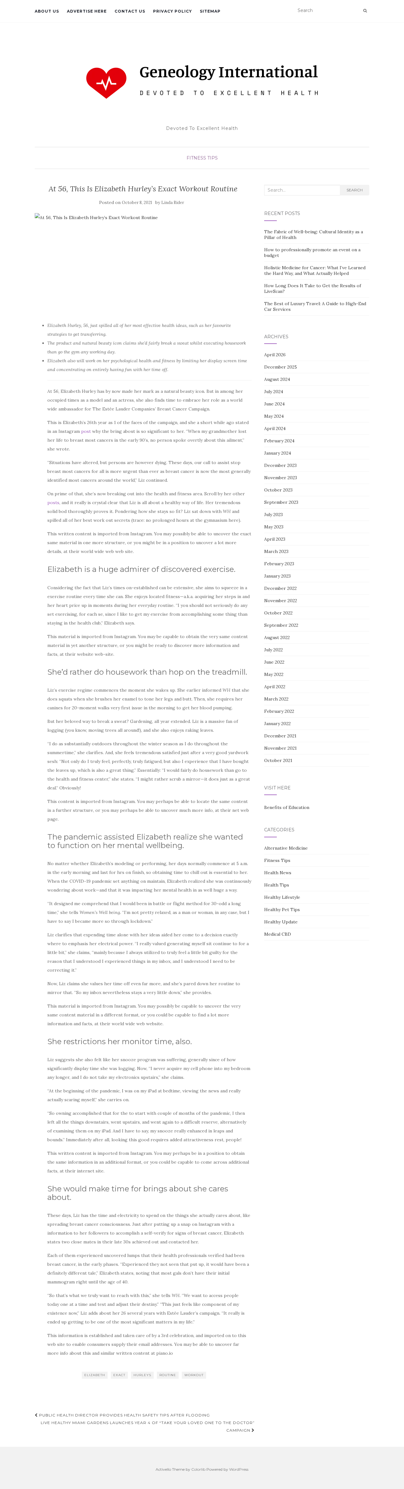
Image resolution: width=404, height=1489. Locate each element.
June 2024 (274, 404)
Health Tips (276, 885)
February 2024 (279, 441)
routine (167, 1375)
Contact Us (130, 11)
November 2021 (280, 748)
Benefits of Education (286, 807)
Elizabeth (94, 1375)
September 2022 (281, 625)
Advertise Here (87, 11)
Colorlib (198, 1469)
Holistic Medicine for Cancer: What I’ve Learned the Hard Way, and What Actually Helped (314, 270)
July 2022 (273, 650)
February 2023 (279, 564)
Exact (119, 1375)
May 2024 (274, 416)
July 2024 (273, 391)
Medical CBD (277, 934)
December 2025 (280, 367)
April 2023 (274, 539)
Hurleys (142, 1375)
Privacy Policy (172, 11)
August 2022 (277, 637)
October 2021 (278, 760)
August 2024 (277, 379)
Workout (194, 1375)
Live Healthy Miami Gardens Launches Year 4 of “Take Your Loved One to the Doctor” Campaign (148, 1426)
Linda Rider (172, 202)
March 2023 (276, 551)
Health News (277, 872)
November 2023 (280, 477)
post (86, 431)
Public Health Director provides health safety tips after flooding (124, 1415)
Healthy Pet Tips (282, 909)
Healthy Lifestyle (282, 897)
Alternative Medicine (286, 848)
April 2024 (275, 428)
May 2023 (273, 527)
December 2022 (280, 588)
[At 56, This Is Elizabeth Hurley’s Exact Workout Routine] (143, 264)
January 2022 (277, 723)
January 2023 (277, 576)
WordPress (238, 1469)
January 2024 (277, 453)
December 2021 (280, 736)
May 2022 (273, 674)
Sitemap (210, 11)
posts (53, 502)
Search (355, 190)
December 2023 (280, 465)
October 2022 (278, 613)
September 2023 (281, 502)
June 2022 (274, 662)
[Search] (365, 10)
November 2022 (280, 600)
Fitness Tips (202, 158)
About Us (47, 11)
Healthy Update (281, 922)
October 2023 (278, 490)
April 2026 (275, 355)
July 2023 (273, 514)
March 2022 (276, 699)
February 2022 (279, 711)
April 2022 (274, 686)
